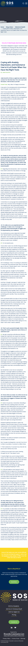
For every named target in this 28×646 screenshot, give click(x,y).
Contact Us (14, 622)
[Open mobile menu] (26, 3)
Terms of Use (15, 638)
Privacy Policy (6, 638)
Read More (14, 582)
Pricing (14, 615)
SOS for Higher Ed (14, 612)
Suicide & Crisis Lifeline (10, 556)
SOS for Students (13, 606)
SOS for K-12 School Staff (14, 609)
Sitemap (23, 638)
